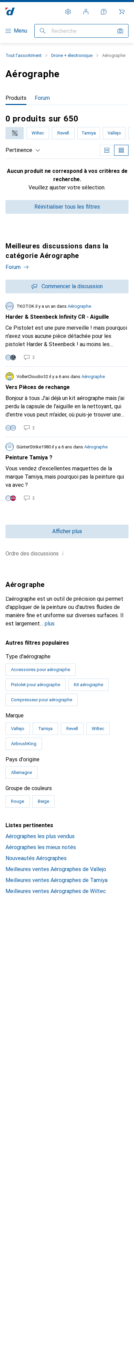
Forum (13, 267)
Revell (63, 133)
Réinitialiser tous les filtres (67, 206)
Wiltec (38, 133)
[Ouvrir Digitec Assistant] (103, 11)
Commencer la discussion (72, 286)
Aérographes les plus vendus (40, 836)
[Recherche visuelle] (120, 31)
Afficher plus (67, 531)
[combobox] (14, 133)
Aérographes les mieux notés (40, 847)
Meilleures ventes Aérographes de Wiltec (55, 891)
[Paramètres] (68, 11)
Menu (20, 30)
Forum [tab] (42, 98)
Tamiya (88, 133)
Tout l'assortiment (23, 55)
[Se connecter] (86, 12)
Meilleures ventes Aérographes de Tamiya (56, 880)
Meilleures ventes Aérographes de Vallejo (55, 869)
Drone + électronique (71, 55)
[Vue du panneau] (107, 150)
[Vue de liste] (121, 150)
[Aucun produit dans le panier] (121, 11)
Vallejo (114, 133)
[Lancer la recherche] (42, 31)
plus (50, 623)
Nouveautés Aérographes (36, 858)
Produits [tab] (15, 98)
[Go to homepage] (10, 11)
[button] (63, 553)
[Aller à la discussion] (67, 331)
